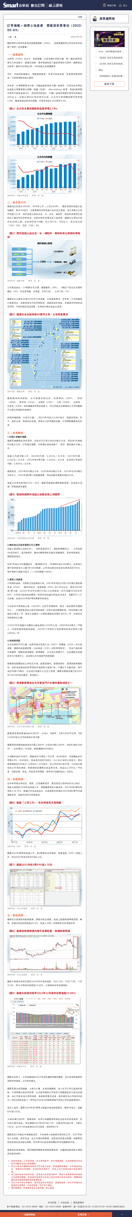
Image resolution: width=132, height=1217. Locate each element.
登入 (125, 5)
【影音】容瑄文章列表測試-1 (110, 57)
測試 (101, 70)
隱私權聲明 (78, 1202)
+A (9, 37)
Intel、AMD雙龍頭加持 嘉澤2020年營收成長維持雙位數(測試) (111, 51)
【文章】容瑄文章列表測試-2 (110, 63)
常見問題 (52, 1202)
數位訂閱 (38, 5)
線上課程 (56, 5)
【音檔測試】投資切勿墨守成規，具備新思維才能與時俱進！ (112, 76)
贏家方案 (109, 83)
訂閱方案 (82, 1214)
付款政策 (65, 1202)
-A (15, 37)
